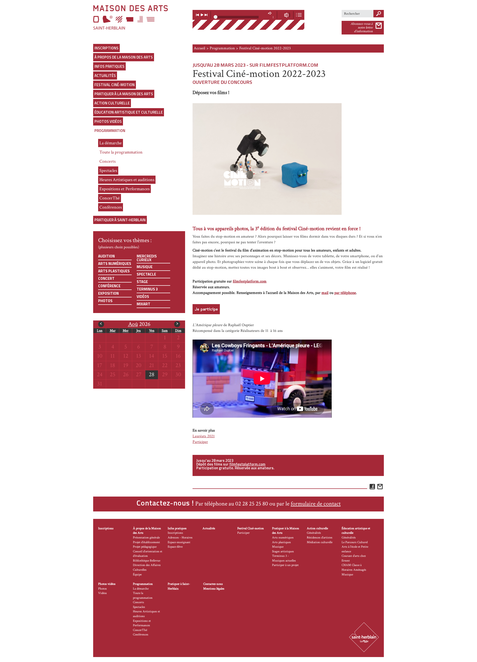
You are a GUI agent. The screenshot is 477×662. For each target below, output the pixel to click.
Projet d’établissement (146, 542)
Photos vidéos (108, 121)
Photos (105, 301)
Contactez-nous (213, 584)
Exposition (108, 293)
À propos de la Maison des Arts (123, 57)
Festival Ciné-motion (114, 85)
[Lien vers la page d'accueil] (139, 17)
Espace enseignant (179, 542)
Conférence (109, 286)
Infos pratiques (109, 66)
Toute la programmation (121, 152)
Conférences (110, 207)
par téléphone (345, 292)
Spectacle (146, 274)
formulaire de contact (316, 503)
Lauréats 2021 (204, 436)
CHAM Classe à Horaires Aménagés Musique (354, 569)
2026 (139, 324)
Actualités (105, 75)
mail (324, 292)
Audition (106, 256)
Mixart (143, 304)
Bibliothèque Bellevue (146, 561)
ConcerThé (109, 198)
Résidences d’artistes (319, 538)
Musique (145, 267)
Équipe (137, 574)
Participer (200, 441)
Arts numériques (114, 263)
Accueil (199, 48)
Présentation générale (146, 538)
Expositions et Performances (124, 189)
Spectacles (108, 170)
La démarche (110, 143)
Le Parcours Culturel (355, 542)
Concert (106, 278)
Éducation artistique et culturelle (128, 112)
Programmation (109, 130)
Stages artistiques (283, 551)
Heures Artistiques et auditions (126, 180)
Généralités (314, 533)
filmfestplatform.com (250, 281)
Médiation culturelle (319, 542)
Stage (142, 282)
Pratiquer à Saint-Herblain (120, 220)
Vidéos (143, 296)
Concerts (107, 161)
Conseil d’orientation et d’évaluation (147, 553)
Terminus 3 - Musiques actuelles (284, 558)
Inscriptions (106, 48)
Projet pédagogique (145, 547)
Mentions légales (213, 589)
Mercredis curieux (147, 258)
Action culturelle (112, 103)
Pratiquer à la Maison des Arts (123, 94)
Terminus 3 (147, 289)
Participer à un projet (285, 565)
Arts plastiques (114, 271)
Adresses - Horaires (180, 538)
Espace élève (175, 547)
